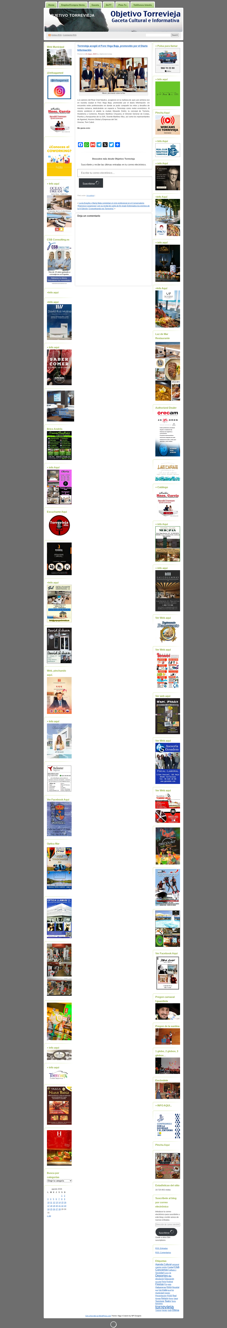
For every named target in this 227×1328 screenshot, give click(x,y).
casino (158, 1267)
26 (54, 1209)
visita (170, 1310)
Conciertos (161, 1269)
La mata (163, 1290)
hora (169, 1287)
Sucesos (159, 1301)
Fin (165, 1284)
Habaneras (160, 1287)
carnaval (175, 1264)
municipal (159, 1293)
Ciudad (170, 1267)
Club (176, 1267)
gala (169, 1284)
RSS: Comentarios (163, 1252)
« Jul (49, 1216)
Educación (169, 1279)
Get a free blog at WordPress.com (98, 1316)
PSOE (169, 1296)
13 (57, 1202)
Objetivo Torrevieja (71, 15)
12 (54, 1202)
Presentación (160, 1296)
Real (174, 1295)
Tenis (173, 1301)
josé (156, 1290)
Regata (158, 1298)
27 (57, 1209)
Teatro (168, 1301)
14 (60, 1202)
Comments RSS (69, 35)
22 (62, 1206)
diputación (159, 1279)
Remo (171, 1298)
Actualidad (90, 195)
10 (48, 1202)
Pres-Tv (122, 5)
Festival (169, 1282)
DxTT (108, 5)
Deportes (161, 1275)
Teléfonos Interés (142, 5)
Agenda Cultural (163, 1264)
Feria (164, 1282)
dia (169, 1276)
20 (57, 1206)
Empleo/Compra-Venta (73, 5)
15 (62, 1202)
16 (65, 1202)
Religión (164, 1298)
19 (54, 1206)
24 (48, 1209)
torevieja (159, 1303)
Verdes (164, 1310)
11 (51, 1202)
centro (164, 1267)
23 (65, 1206)
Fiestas (159, 1284)
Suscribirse (89, 183)
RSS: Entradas (161, 1248)
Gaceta (95, 5)
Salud (176, 1298)
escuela (158, 1282)
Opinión (167, 1293)
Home (51, 5)
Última (175, 1310)
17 (48, 1206)
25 (51, 1209)
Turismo (158, 1310)
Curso (166, 1273)
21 (60, 1206)
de (170, 1273)
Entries (56, 35)
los (172, 1290)
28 (60, 1209)
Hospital (175, 1287)
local (169, 1290)
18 (51, 1206)
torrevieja (164, 1306)
